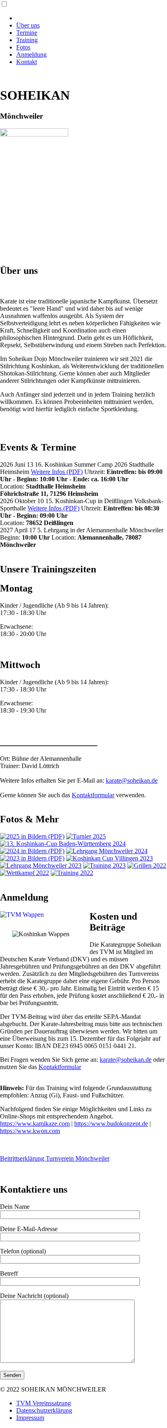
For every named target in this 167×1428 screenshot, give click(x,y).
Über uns (28, 25)
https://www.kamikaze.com (35, 1123)
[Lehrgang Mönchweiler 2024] (107, 850)
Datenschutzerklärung (44, 1410)
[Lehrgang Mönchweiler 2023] (40, 865)
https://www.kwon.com (30, 1130)
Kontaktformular (93, 795)
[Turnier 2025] (86, 836)
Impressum (30, 1417)
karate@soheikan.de (132, 780)
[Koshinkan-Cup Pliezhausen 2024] (63, 843)
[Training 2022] (72, 872)
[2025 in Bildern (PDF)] (32, 836)
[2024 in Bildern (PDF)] (32, 850)
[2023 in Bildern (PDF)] (32, 858)
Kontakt (26, 61)
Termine (26, 32)
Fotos (23, 47)
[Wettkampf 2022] (24, 872)
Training (27, 39)
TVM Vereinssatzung (43, 1403)
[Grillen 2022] (146, 865)
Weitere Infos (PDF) (57, 471)
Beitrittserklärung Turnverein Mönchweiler (54, 1158)
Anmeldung (31, 54)
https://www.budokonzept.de (111, 1123)
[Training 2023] (104, 865)
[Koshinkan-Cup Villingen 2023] (109, 858)
